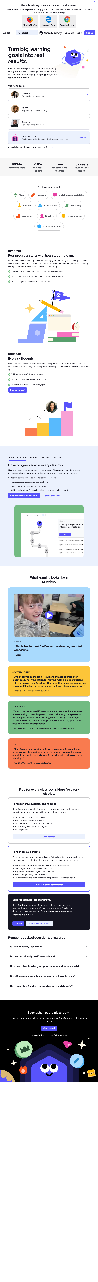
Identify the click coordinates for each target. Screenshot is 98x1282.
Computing (75, 205)
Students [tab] (46, 457)
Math (21, 195)
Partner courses (74, 215)
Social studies (50, 205)
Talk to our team (60, 1035)
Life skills (49, 215)
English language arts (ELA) (72, 195)
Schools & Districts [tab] (18, 457)
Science (27, 205)
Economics (26, 215)
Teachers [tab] (34, 457)
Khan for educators (51, 226)
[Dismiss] (94, 1)
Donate (68, 32)
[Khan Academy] (50, 33)
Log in (79, 32)
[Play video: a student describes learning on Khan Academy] (49, 615)
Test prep (41, 195)
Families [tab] (58, 457)
